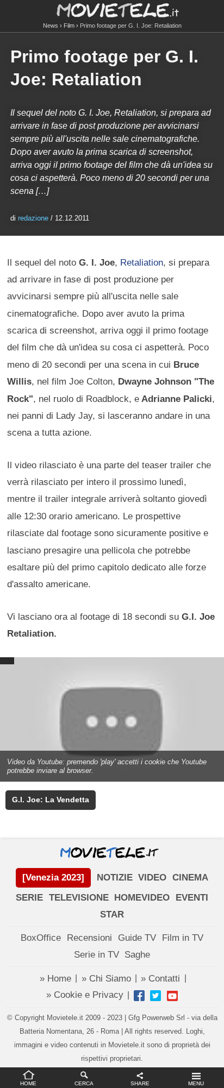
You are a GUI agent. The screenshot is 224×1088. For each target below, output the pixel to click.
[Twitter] (155, 995)
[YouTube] (172, 995)
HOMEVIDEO (142, 897)
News (50, 25)
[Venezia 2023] (53, 877)
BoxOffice (41, 938)
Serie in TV (96, 954)
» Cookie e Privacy (84, 995)
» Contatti (160, 978)
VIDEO (152, 877)
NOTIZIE (115, 877)
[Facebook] (139, 995)
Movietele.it (112, 9)
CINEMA (190, 877)
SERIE (29, 897)
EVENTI (192, 897)
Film (69, 25)
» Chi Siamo (106, 978)
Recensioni (89, 938)
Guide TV (137, 938)
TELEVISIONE (79, 897)
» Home (55, 978)
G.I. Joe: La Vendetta (50, 800)
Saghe (137, 954)
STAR (112, 914)
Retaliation (141, 262)
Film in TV (182, 938)
